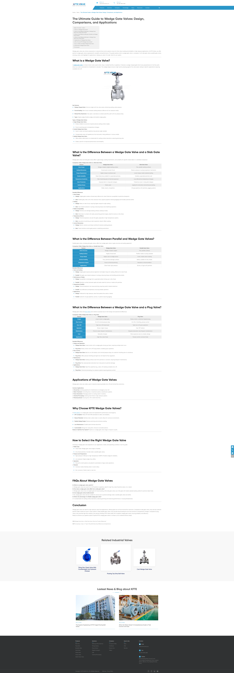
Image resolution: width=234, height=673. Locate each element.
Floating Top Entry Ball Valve (115, 573)
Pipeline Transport (96, 650)
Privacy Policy (110, 671)
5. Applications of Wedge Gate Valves (82, 40)
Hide (83, 27)
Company (117, 7)
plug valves (88, 311)
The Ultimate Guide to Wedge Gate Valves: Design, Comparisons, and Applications (101, 12)
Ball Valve (77, 643)
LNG (93, 652)
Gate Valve (77, 650)
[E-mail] (232, 446)
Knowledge (125, 7)
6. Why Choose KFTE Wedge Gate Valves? (83, 41)
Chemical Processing (96, 654)
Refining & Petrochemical (97, 643)
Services (125, 648)
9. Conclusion (77, 47)
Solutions (109, 7)
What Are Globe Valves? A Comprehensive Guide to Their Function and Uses (135, 625)
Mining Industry (95, 645)
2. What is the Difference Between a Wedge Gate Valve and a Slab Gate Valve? (85, 32)
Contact (147, 7)
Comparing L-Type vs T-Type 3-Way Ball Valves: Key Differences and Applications (93, 523)
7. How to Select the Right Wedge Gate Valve (84, 43)
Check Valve (78, 654)
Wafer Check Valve (79, 656)
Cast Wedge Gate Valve (144, 569)
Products (102, 7)
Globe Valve (78, 652)
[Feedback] (232, 453)
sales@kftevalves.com (104, 3)
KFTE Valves (77, 412)
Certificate (111, 645)
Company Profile (112, 643)
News (133, 7)
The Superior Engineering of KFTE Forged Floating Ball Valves (91, 625)
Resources (139, 7)
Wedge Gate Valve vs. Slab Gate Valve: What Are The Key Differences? (90, 521)
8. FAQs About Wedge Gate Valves (81, 45)
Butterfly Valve (78, 648)
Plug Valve (77, 645)
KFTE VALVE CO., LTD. (86, 671)
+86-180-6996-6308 (121, 3)
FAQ (125, 645)
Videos (110, 650)
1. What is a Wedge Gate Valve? (81, 29)
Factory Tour (112, 648)
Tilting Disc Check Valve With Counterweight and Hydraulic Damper (87, 569)
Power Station (95, 648)
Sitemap (104, 671)
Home (74, 12)
